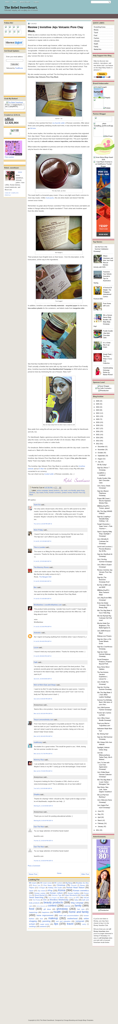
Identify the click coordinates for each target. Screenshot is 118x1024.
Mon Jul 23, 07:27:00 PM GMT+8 (43, 753)
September (101, 456)
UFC (77, 897)
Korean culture (56, 893)
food (31, 908)
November (101, 449)
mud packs (50, 198)
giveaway (62, 908)
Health (96, 44)
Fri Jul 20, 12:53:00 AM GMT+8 (42, 561)
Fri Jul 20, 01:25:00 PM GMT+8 (42, 626)
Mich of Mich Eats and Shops (45, 685)
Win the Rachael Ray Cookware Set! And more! (104, 618)
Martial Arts (97, 49)
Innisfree (32, 492)
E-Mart (41, 469)
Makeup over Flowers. (104, 636)
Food (95, 35)
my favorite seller (58, 123)
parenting (46, 921)
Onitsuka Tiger (56, 895)
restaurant (79, 921)
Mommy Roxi (39, 760)
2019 (97, 422)
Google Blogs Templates (85, 1020)
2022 (97, 413)
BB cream (32, 883)
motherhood (72, 918)
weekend (43, 926)
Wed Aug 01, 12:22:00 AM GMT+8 (43, 806)
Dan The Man (39, 827)
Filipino (31, 888)
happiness (45, 912)
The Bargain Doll (45, 577)
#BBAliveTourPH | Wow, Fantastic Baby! (103, 592)
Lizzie (36, 647)
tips (56, 923)
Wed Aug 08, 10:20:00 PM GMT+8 (43, 820)
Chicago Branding (69, 1020)
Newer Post (33, 874)
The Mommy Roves (41, 567)
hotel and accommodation (69, 915)
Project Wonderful (70, 895)
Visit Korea (36, 900)
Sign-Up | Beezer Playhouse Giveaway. (103, 493)
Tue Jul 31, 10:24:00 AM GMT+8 (43, 788)
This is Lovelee (39, 547)
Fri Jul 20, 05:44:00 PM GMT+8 (42, 641)
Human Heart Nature (75, 887)
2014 (97, 437)
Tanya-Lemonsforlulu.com (43, 720)
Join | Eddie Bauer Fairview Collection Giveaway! (104, 774)
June (99, 811)
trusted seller (49, 474)
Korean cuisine (39, 893)
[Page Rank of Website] (15, 131)
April (99, 817)
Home (7, 2)
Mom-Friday (38, 530)
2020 (97, 419)
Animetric (37, 633)
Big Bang (69, 883)
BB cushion (58, 883)
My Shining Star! (102, 734)
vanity (84, 924)
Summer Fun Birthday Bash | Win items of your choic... (104, 702)
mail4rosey (38, 742)
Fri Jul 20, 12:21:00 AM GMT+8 (42, 541)
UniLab (86, 897)
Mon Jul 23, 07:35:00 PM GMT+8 (43, 771)
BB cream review (46, 883)
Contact (36, 2)
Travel (96, 32)
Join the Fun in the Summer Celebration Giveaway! (101, 249)
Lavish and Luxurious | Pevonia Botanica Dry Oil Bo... (104, 549)
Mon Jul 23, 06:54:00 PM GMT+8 (43, 736)
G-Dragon (42, 888)
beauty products (54, 490)
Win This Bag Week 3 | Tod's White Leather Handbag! (104, 695)
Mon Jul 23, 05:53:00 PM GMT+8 (43, 713)
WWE (45, 900)
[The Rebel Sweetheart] (14, 102)
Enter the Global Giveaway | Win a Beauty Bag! (104, 605)
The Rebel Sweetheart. (21, 7)
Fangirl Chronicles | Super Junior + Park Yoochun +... (104, 526)
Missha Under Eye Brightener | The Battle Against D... (104, 625)
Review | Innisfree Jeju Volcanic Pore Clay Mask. (104, 572)
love (41, 919)
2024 (97, 407)
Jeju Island (39, 492)
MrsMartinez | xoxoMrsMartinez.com (48, 605)
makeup (53, 918)
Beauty (96, 30)
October (100, 453)
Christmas (61, 885)
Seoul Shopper (52, 897)
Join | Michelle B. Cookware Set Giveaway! (103, 541)
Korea (46, 492)
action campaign (42, 490)
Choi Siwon (47, 885)
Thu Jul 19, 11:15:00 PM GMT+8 (43, 523)
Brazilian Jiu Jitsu (82, 883)
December (101, 446)
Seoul (83, 895)
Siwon (62, 897)
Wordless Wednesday (59, 900)
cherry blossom (40, 906)
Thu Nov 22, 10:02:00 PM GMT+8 (43, 840)
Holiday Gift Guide (55, 888)
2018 (97, 425)
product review (67, 492)
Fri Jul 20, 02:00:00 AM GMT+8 (42, 581)
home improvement (45, 915)
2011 (97, 830)
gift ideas (47, 909)
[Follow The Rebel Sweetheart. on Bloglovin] (14, 45)
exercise (67, 906)
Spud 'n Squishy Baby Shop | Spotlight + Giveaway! (104, 534)
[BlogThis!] (56, 488)
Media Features (25, 2)
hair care (80, 909)
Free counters (9, 157)
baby (76, 900)
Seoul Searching (36, 897)
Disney (82, 885)
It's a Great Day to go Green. (106, 345)
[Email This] (54, 488)
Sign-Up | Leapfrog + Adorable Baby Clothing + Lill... (104, 519)
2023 (97, 410)
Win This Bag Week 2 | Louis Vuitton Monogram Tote (104, 782)
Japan (31, 891)
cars (30, 906)
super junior (44, 924)
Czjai (20, 172)
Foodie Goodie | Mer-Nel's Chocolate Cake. (104, 480)
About (15, 2)
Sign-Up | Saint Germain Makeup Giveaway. (103, 654)
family (78, 905)
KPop (50, 890)
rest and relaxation (63, 921)
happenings (33, 912)
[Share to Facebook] (60, 488)
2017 (97, 428)
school (32, 924)
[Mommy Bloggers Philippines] (105, 155)
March (100, 820)
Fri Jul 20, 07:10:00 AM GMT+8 (42, 598)
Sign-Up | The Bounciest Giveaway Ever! (103, 580)
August (100, 459)
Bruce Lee (36, 885)
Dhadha (37, 794)
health (57, 911)
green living (80, 490)
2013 (97, 441)
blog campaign (77, 903)
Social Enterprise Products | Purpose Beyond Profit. (104, 662)
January (100, 826)
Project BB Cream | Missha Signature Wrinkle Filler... (104, 501)
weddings (32, 926)
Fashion (96, 38)
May (99, 814)
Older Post (85, 874)
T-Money (70, 897)
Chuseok (74, 885)
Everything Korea (99, 27)
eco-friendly (72, 490)
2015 (97, 434)
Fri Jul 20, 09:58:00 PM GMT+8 (42, 656)
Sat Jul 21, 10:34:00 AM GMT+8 (43, 678)
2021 (97, 416)
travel (70, 923)
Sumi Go (37, 505)
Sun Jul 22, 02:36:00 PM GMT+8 (43, 698)
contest (52, 905)
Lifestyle (96, 41)
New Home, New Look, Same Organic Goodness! (104, 789)
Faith (35, 662)
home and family (79, 911)
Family (96, 46)
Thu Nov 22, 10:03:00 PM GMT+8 (43, 860)
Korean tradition (74, 893)
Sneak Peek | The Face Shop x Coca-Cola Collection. (107, 358)
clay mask (63, 490)
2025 (97, 404)
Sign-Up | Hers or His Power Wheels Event (104, 641)
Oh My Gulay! (102, 465)
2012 (97, 444)
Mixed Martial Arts (41, 895)
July (99, 462)
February (101, 823)
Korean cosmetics (55, 492)
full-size (33, 128)
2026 (97, 401)
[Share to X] (58, 488)
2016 (97, 431)
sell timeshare (103, 938)
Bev (35, 587)
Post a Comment (34, 866)
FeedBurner (19, 68)
